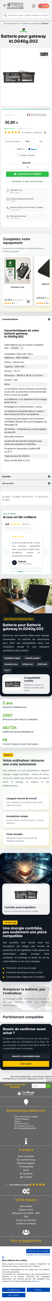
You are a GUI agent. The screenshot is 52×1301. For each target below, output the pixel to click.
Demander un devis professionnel (27, 181)
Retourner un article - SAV (26, 1213)
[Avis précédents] (5, 550)
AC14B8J (6, 500)
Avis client (26, 1064)
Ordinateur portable (29, 23)
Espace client (26, 1209)
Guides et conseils (26, 1223)
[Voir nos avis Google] (15, 524)
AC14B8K (6, 497)
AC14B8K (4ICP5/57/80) (22, 497)
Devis (26, 1170)
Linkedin (27, 1177)
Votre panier (26, 1206)
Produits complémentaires (26, 1056)
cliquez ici (35, 1281)
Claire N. (22, 561)
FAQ (26, 1216)
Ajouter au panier (28, 174)
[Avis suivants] (46, 550)
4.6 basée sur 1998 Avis (32, 132)
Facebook (27, 1173)
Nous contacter (26, 1156)
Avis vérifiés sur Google (19, 1185)
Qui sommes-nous (26, 1159)
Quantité (26, 162)
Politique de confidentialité (38, 1255)
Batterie (15, 23)
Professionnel (26, 1166)
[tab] (12, 571)
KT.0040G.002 (42, 497)
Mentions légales (26, 1163)
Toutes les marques (26, 1220)
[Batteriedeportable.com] (15, 8)
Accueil (6, 23)
